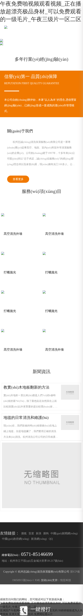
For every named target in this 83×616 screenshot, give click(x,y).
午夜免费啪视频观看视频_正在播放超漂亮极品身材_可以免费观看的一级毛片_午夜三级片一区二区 (40, 11)
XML (37, 580)
